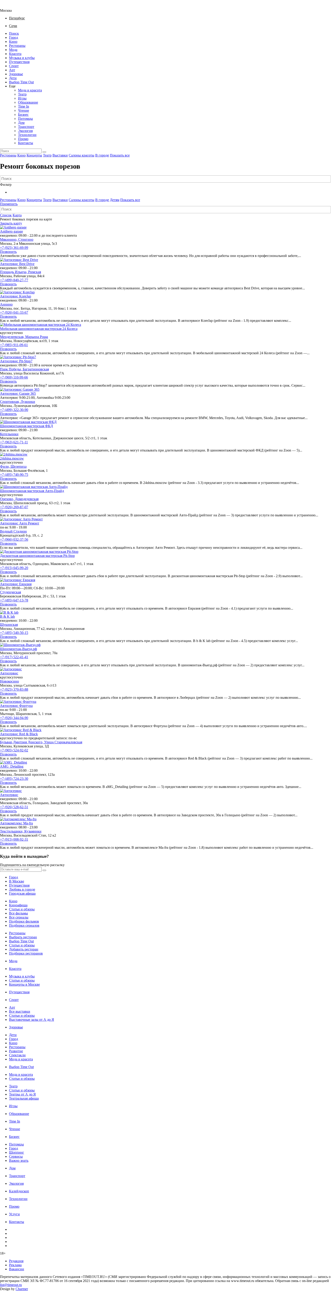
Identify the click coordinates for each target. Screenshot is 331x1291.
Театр (22, 94)
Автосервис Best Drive (17, 264)
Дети (13, 78)
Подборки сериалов (24, 925)
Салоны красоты (81, 155)
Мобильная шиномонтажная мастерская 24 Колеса (38, 329)
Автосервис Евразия (16, 584)
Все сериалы (18, 917)
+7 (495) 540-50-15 (14, 633)
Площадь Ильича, (14, 272)
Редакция (16, 1261)
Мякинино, (9, 239)
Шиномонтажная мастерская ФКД (26, 426)
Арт (12, 70)
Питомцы (25, 118)
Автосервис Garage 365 (18, 393)
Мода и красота (30, 90)
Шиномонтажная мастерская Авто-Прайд (32, 491)
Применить (9, 204)
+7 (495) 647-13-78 (14, 600)
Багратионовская (36, 369)
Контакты (25, 143)
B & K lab (7, 616)
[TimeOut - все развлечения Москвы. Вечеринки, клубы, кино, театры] (10, 6)
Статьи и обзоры (22, 909)
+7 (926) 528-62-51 (14, 807)
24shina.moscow (12, 458)
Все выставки (19, 1011)
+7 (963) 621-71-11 (14, 442)
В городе (102, 155)
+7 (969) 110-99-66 (14, 377)
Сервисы (16, 1156)
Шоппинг (16, 1152)
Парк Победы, (11, 369)
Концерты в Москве (24, 984)
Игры (22, 98)
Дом (21, 123)
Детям (114, 200)
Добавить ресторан (23, 949)
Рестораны (17, 46)
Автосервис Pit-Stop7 (16, 361)
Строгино (25, 239)
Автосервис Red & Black (19, 734)
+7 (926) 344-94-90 (14, 718)
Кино (13, 41)
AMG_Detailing (11, 766)
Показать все (120, 155)
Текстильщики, (12, 831)
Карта (17, 215)
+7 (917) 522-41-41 (14, 657)
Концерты (34, 155)
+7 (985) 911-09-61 (14, 345)
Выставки (60, 155)
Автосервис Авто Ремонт (19, 523)
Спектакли (17, 1055)
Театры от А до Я (22, 1094)
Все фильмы (18, 913)
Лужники (27, 402)
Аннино (6, 304)
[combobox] (165, 179)
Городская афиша (22, 893)
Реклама (15, 1265)
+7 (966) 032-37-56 (14, 539)
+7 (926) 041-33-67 (14, 312)
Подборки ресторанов (26, 953)
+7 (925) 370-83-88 (14, 689)
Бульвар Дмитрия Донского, (22, 742)
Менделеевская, (12, 337)
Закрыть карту (11, 223)
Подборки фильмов (24, 921)
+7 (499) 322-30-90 (14, 410)
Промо (23, 139)
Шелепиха (19, 466)
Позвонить (8, 252)
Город (13, 37)
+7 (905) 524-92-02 (14, 750)
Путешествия (19, 62)
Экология (25, 131)
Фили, (5, 466)
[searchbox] (166, 179)
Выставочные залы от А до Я (31, 1019)
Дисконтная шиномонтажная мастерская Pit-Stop (37, 556)
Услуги (14, 1214)
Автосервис (9, 673)
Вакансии (16, 1269)
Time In (23, 106)
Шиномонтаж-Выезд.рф (18, 649)
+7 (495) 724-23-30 (14, 778)
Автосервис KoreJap (15, 296)
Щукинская (9, 624)
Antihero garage (11, 231)
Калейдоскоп (19, 1191)
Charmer (22, 1289)
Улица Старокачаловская (63, 742)
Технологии (27, 135)
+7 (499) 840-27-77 (14, 280)
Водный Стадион (13, 531)
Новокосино (9, 681)
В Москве (16, 881)
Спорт (14, 66)
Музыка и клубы (22, 58)
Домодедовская (27, 499)
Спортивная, (10, 402)
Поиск (14, 33)
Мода (13, 50)
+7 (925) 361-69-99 (14, 248)
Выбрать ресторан (23, 937)
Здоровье (16, 74)
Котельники (9, 434)
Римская (34, 272)
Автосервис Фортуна (16, 706)
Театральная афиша (24, 1098)
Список (6, 215)
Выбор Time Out (21, 82)
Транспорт (26, 127)
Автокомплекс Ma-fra (16, 823)
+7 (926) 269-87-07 (14, 507)
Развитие (16, 1051)
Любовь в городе (22, 889)
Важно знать (18, 1160)
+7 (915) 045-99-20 (14, 568)
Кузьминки (32, 831)
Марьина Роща (36, 337)
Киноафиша (18, 905)
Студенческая (10, 592)
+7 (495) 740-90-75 (14, 474)
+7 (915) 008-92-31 (14, 839)
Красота (15, 54)
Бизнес (23, 114)
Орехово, (7, 499)
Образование (28, 102)
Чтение (23, 110)
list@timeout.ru (11, 1285)
